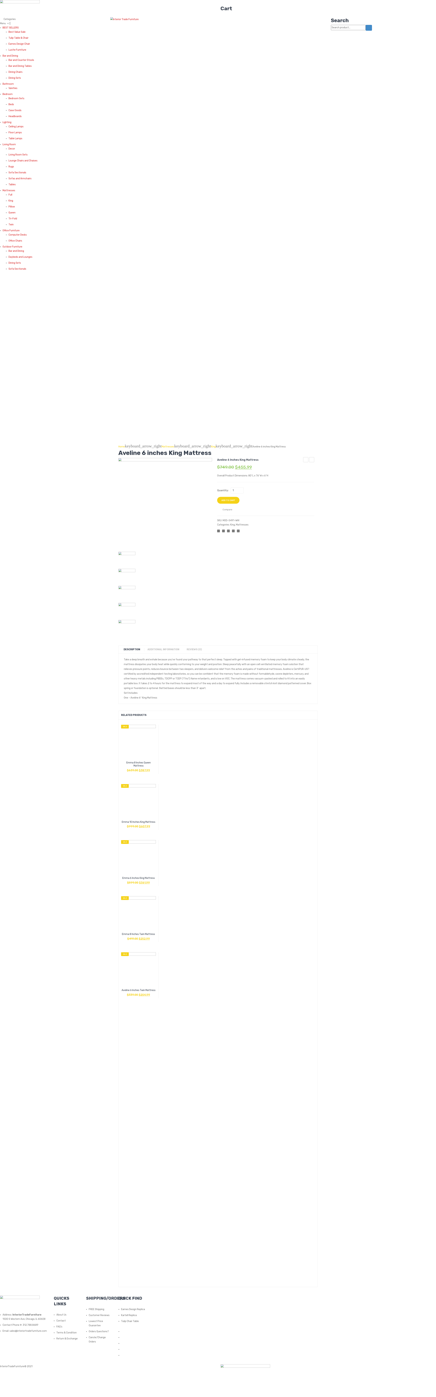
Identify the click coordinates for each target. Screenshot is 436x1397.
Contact (61, 1320)
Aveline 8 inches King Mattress (305, 460)
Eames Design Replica (133, 1309)
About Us (61, 1314)
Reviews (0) (194, 649)
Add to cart (228, 500)
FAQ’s (59, 1326)
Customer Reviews (99, 1315)
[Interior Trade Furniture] (124, 19)
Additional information (163, 649)
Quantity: (223, 490)
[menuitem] (11, 27)
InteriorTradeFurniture (12, 1366)
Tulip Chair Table (130, 1321)
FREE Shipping (96, 1309)
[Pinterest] (228, 531)
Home (121, 446)
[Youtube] (122, 1349)
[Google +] (233, 531)
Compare (138, 768)
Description (132, 649)
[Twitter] (223, 531)
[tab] (134, 650)
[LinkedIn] (238, 531)
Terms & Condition (66, 1332)
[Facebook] (218, 531)
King (213, 446)
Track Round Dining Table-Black (311, 460)
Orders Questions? (99, 1331)
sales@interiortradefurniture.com (28, 1331)
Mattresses (168, 446)
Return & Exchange (67, 1338)
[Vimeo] (122, 1355)
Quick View (146, 768)
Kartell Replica (129, 1315)
